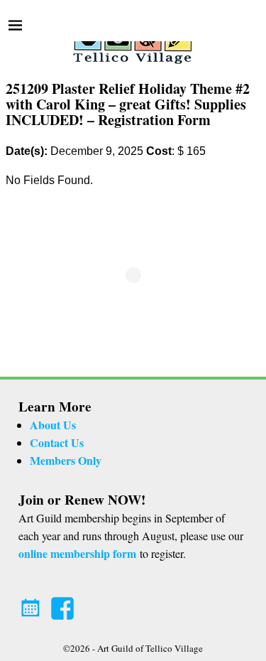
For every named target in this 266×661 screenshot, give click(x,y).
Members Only (65, 460)
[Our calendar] (32, 604)
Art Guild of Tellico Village (150, 648)
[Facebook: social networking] (64, 604)
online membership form (77, 553)
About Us (53, 425)
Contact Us (57, 442)
